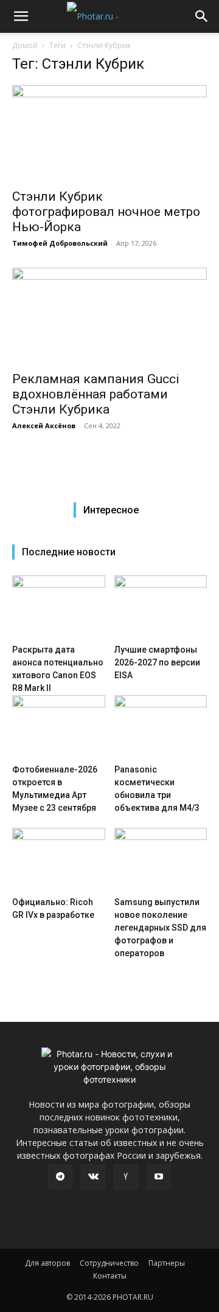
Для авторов (47, 1263)
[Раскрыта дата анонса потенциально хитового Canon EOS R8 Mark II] (58, 607)
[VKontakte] (93, 1177)
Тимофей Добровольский (60, 243)
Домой (25, 45)
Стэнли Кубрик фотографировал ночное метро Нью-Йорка (106, 211)
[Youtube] (159, 1177)
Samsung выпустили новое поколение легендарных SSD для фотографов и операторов (160, 927)
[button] (20, 16)
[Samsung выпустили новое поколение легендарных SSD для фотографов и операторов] (160, 860)
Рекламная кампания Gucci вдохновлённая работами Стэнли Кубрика (95, 394)
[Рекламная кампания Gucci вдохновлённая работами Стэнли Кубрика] (109, 316)
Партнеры (166, 1263)
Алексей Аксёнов (43, 425)
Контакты (110, 1276)
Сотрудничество (109, 1263)
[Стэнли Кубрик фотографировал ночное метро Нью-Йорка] (109, 133)
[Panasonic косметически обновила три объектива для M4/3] (160, 727)
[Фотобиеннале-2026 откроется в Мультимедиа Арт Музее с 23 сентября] (58, 727)
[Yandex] (126, 1177)
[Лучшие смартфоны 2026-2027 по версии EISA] (160, 607)
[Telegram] (60, 1177)
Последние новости (69, 552)
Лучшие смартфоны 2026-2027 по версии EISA (157, 662)
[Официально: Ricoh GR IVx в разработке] (58, 860)
